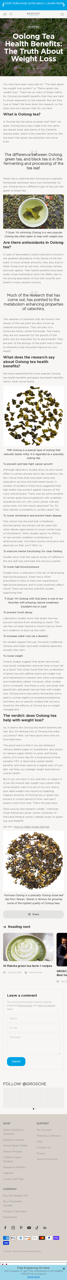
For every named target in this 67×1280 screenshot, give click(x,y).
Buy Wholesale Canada (12, 1203)
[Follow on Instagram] (13, 1228)
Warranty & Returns (49, 1136)
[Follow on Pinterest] (21, 1228)
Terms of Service (46, 1005)
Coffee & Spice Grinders (12, 1159)
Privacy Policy (25, 1005)
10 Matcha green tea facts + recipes (27, 966)
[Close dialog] (63, 1268)
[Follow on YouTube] (29, 1228)
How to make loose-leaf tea (31, 826)
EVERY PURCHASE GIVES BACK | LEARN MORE (33, 3)
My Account (44, 1130)
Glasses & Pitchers (14, 1167)
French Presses (12, 1151)
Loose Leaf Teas (13, 1179)
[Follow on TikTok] (37, 1228)
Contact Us (43, 1147)
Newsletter (10, 1217)
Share (35, 914)
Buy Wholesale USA (15, 1195)
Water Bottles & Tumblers (13, 1132)
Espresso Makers (13, 1140)
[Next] (63, 5)
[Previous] (3, 5)
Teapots (8, 1173)
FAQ (39, 1141)
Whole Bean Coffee (15, 1145)
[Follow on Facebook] (5, 1228)
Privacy (41, 1153)
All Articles (33, 27)
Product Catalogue (14, 1211)
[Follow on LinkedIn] (45, 1228)
